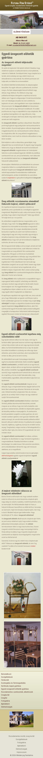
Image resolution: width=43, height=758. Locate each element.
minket (33, 546)
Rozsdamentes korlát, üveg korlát (21, 736)
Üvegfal (4, 698)
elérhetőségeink (7, 456)
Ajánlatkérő (5, 704)
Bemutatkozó (6, 674)
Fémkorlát (5, 680)
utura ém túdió (21, 3)
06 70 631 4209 (24, 43)
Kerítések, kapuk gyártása (11, 686)
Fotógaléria (5, 701)
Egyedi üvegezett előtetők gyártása (15, 689)
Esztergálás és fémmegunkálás (13, 683)
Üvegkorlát (5, 695)
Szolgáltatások (7, 677)
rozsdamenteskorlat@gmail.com (24, 45)
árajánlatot (11, 178)
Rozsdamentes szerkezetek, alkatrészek (17, 692)
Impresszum (21, 752)
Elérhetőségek (6, 707)
